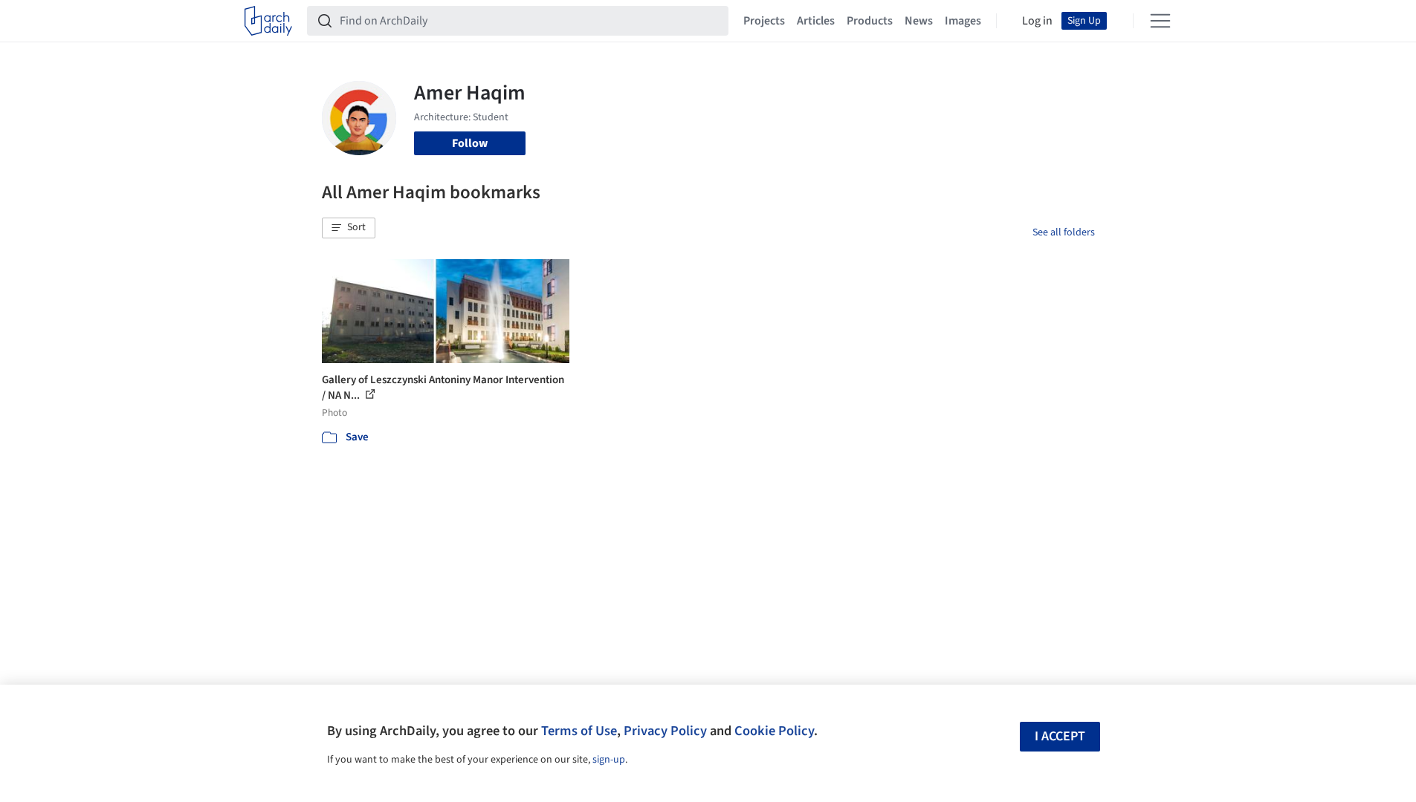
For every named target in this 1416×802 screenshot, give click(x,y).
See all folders (1063, 232)
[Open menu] (1160, 21)
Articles (816, 21)
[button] (348, 228)
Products (870, 21)
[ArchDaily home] (268, 21)
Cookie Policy (774, 730)
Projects (764, 21)
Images (963, 21)
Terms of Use (579, 730)
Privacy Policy (665, 730)
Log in (1037, 21)
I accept (1060, 736)
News (919, 21)
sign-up (608, 759)
